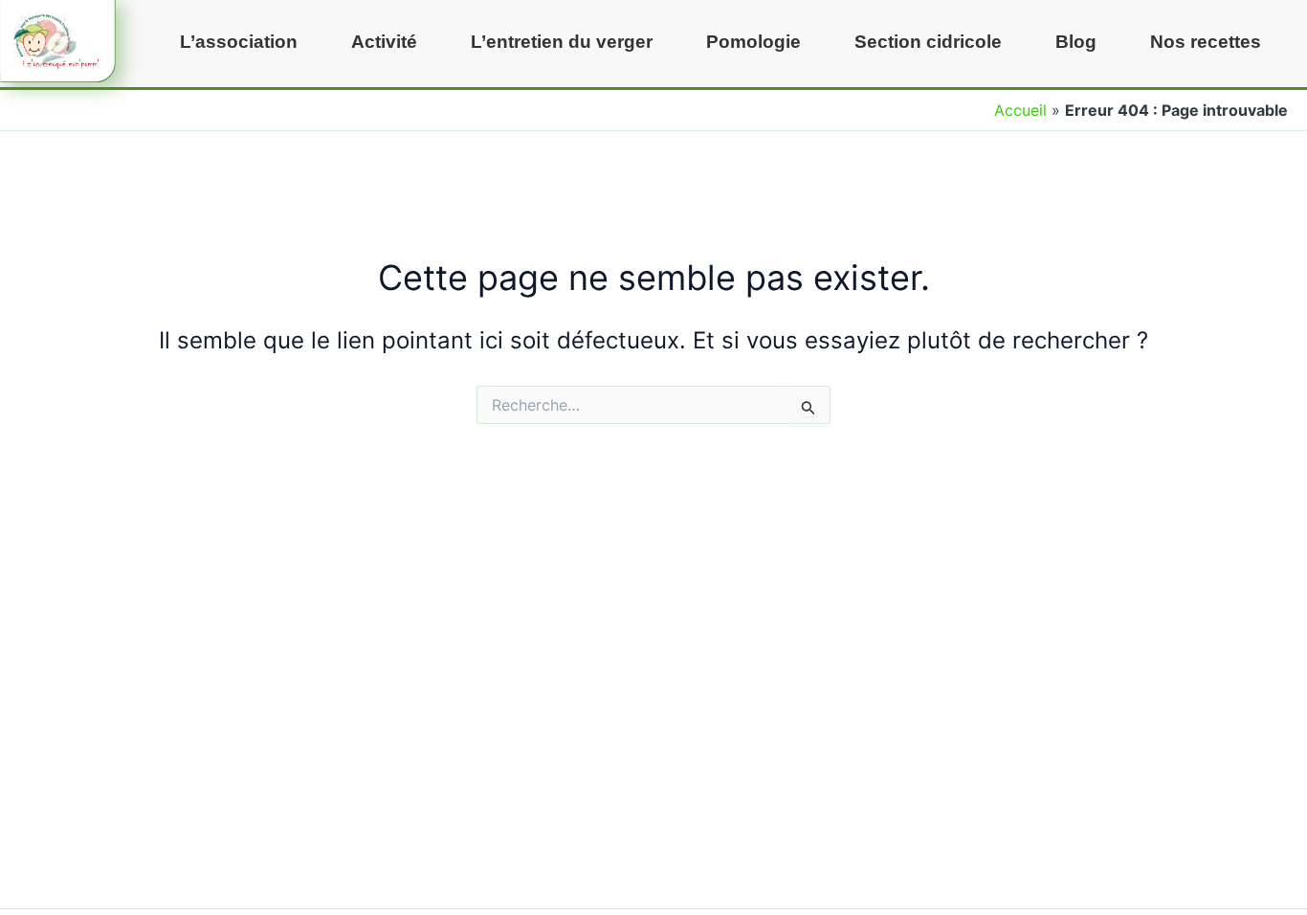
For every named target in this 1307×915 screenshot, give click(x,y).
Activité (384, 42)
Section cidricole (928, 42)
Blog (1076, 42)
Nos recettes (1205, 42)
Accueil (1020, 110)
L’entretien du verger (562, 42)
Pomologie (753, 42)
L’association (239, 42)
